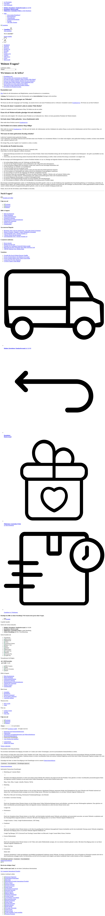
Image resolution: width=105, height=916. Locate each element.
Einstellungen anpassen (23, 763)
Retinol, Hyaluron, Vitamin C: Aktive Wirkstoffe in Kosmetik (20, 232)
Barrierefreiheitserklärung (10, 736)
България (13, 899)
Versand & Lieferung (9, 218)
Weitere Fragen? (8, 222)
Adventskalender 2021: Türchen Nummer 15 (15, 233)
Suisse (10, 887)
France (11, 882)
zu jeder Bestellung (17, 10)
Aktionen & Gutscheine (10, 221)
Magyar (12, 893)
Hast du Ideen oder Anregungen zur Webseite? (16, 78)
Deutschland (15, 878)
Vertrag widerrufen (5, 746)
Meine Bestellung (8, 215)
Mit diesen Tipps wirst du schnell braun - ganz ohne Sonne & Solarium (22, 230)
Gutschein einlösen (9, 698)
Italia (9, 880)
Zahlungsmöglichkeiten (13, 19)
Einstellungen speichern (7, 859)
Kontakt (9, 21)
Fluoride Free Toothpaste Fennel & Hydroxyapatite (17, 246)
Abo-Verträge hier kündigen (11, 739)
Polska (10, 902)
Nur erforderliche (12, 763)
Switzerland (15, 888)
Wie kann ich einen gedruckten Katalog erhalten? (16, 85)
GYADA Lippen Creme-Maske (12, 261)
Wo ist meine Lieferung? (10, 696)
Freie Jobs (6, 713)
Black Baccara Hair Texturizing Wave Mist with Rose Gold (19, 247)
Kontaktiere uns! (8, 76)
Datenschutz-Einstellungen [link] (11, 737)
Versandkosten (11, 18)
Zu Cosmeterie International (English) (10, 871)
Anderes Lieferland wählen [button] (8, 874)
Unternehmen (7, 741)
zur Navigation (8, 2)
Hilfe (5, 13)
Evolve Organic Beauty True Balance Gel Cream (16, 257)
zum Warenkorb (8, 5)
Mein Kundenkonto (9, 213)
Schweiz (12, 884)
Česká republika (18, 912)
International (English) (23, 881)
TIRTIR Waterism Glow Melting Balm (14, 249)
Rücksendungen (11, 16)
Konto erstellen (8, 36)
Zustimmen (4, 763)
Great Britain (15, 897)
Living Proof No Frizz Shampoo (12, 260)
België (10, 906)
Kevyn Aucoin (8, 243)
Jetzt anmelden (8, 31)
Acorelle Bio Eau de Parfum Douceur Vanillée (16, 255)
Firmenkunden (7, 224)
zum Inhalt (6, 3)
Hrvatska (12, 903)
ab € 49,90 (17, 7)
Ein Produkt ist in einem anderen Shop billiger (16, 84)
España (11, 891)
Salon (5, 705)
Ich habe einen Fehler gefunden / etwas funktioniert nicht (18, 82)
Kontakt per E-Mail (8, 198)
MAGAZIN (7, 703)
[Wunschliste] (5, 39)
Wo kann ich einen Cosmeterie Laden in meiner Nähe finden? (20, 79)
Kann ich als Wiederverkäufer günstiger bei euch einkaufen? (19, 81)
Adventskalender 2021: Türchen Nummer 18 (15, 236)
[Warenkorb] (54, 41)
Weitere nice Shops (9, 743)
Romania (12, 914)
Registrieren (7, 693)
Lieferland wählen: (5, 68)
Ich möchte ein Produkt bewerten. (12, 86)
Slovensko (13, 908)
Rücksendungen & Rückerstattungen (13, 219)
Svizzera (12, 885)
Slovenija (12, 890)
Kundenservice (76, 102)
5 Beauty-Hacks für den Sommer (12, 235)
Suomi (10, 909)
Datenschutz (7, 733)
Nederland (13, 894)
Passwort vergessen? (9, 695)
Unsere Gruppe (8, 710)
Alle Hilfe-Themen (12, 22)
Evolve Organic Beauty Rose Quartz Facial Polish (17, 258)
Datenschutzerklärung (49, 760)
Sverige (11, 896)
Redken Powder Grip (9, 244)
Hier (2, 93)
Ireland (11, 911)
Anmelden (6, 692)
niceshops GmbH (12, 728)
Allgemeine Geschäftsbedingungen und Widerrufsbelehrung (19, 734)
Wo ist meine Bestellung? (13, 15)
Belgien (12, 905)
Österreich (13, 877)
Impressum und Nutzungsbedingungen (14, 731)
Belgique (12, 900)
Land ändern (16, 726)
